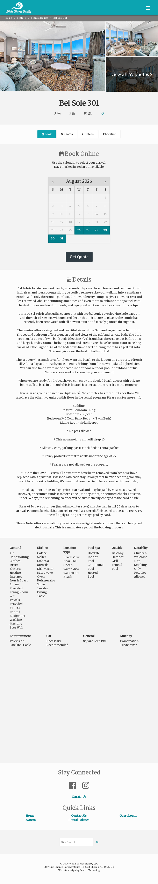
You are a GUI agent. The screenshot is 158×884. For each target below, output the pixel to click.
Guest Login (128, 815)
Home (9, 18)
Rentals (21, 18)
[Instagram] (85, 785)
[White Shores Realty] (18, 13)
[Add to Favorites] (102, 113)
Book (47, 134)
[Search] (97, 842)
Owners (30, 820)
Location (110, 134)
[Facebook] (73, 785)
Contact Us (79, 815)
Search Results (39, 18)
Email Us (79, 796)
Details (89, 134)
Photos (68, 134)
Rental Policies (79, 820)
